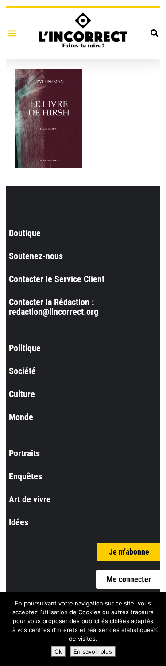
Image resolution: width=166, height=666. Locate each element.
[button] (11, 33)
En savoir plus (92, 651)
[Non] (155, 629)
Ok (58, 651)
